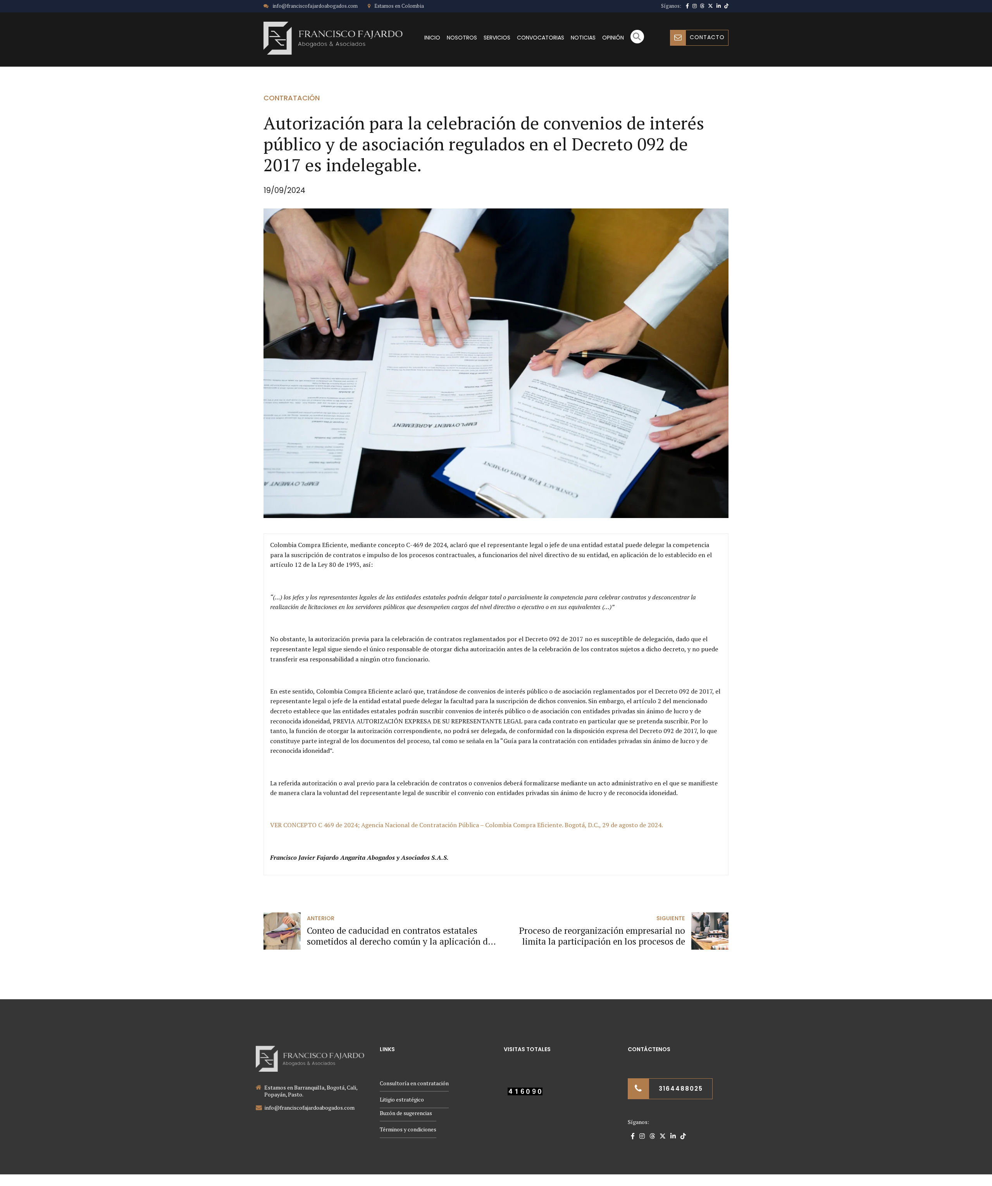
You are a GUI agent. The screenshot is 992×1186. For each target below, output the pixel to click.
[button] (637, 41)
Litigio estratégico (402, 1099)
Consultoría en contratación (414, 1083)
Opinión (613, 37)
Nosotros (462, 37)
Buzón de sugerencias (406, 1113)
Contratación (292, 98)
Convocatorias (540, 37)
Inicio (432, 37)
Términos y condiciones (408, 1129)
